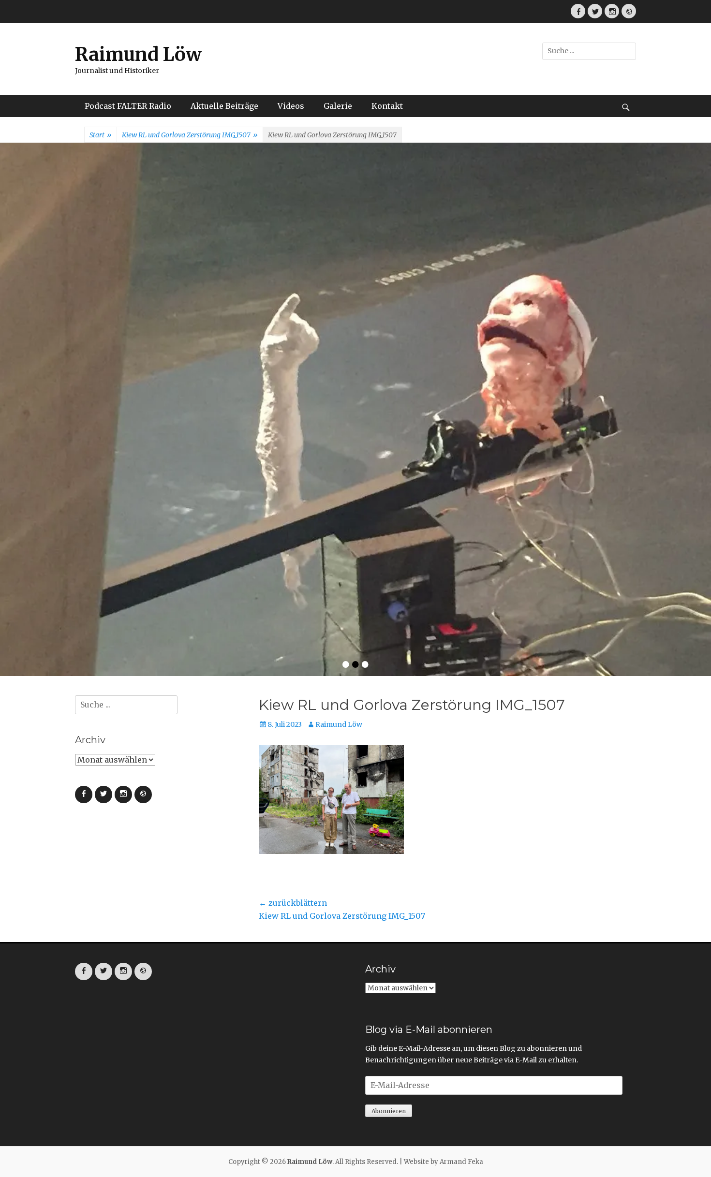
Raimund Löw (138, 54)
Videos (291, 106)
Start (100, 135)
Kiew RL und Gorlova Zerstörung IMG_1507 (190, 135)
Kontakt (387, 106)
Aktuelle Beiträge (224, 106)
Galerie (338, 106)
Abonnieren (388, 874)
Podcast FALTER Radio (128, 106)
